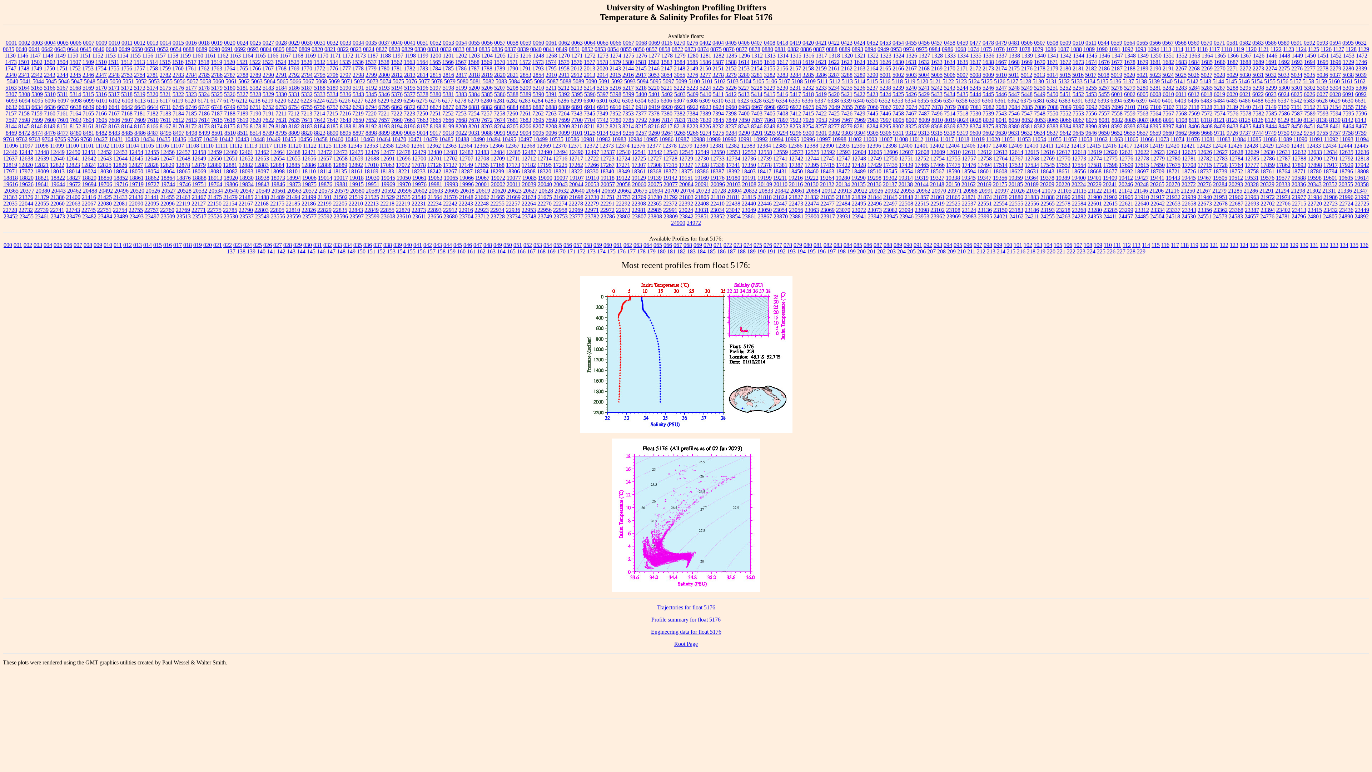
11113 (250, 146)
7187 (217, 113)
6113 (140, 101)
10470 (399, 139)
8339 (924, 126)
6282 (512, 101)
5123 (961, 81)
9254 (615, 133)
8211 (589, 126)
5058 (205, 81)
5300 (1284, 88)
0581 (1232, 43)
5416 (782, 94)
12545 (686, 152)
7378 (654, 113)
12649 (199, 158)
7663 (422, 120)
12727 (654, 158)
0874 (703, 49)
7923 (795, 120)
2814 (422, 75)
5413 (744, 94)
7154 (1335, 107)
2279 (1335, 68)
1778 (358, 68)
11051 (1008, 139)
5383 (461, 94)
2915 (615, 75)
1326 (911, 56)
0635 (8, 49)
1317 (821, 56)
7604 (88, 120)
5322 (178, 94)
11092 (1331, 139)
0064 (590, 43)
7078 (937, 107)
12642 (89, 158)
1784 (435, 68)
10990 (729, 139)
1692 (1284, 62)
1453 (1348, 56)
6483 (1206, 101)
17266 (592, 165)
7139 (1232, 107)
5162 (1360, 81)
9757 (1335, 133)
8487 (153, 133)
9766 (73, 139)
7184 (178, 113)
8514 (255, 133)
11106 (162, 146)
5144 (1218, 81)
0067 (628, 43)
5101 (707, 81)
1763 (216, 68)
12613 (1000, 152)
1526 (306, 62)
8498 (191, 133)
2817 (461, 75)
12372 (591, 146)
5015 (1065, 75)
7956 (834, 120)
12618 (1079, 152)
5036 (1322, 75)
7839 (705, 120)
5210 (538, 88)
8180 (281, 126)
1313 (770, 56)
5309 (37, 94)
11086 (1270, 139)
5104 (745, 81)
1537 (371, 62)
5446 (1001, 94)
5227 (744, 88)
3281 (756, 75)
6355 (923, 101)
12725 (639, 158)
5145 (1231, 81)
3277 (705, 75)
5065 (282, 81)
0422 (834, 43)
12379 (685, 146)
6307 (679, 101)
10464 (383, 139)
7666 (448, 120)
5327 (242, 94)
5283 (1181, 88)
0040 (397, 43)
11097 (26, 146)
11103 (117, 146)
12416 (1109, 146)
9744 (1258, 133)
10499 (540, 139)
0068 (641, 43)
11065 (1131, 139)
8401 (1181, 126)
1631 (911, 62)
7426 (846, 113)
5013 (1039, 75)
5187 (307, 88)
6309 (705, 101)
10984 (635, 139)
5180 (229, 88)
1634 (949, 62)
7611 (165, 120)
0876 (729, 49)
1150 (72, 56)
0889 (844, 49)
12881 (230, 165)
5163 (11, 88)
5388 (512, 94)
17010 (371, 165)
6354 (910, 101)
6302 (615, 101)
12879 (199, 165)
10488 (462, 139)
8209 (564, 126)
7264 (564, 113)
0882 (793, 49)
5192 (371, 88)
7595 (1348, 113)
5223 (692, 88)
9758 (1348, 133)
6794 (371, 107)
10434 (147, 139)
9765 (60, 139)
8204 (500, 126)
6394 (1116, 101)
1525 (293, 62)
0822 (343, 49)
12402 (937, 146)
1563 (409, 62)
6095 (37, 101)
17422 (843, 165)
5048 (89, 81)
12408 (1000, 146)
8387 (1078, 126)
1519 (216, 62)
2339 (1361, 68)
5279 (1129, 88)
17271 (623, 165)
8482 (101, 133)
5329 (268, 94)
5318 (127, 94)
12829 (167, 165)
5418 (808, 94)
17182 (529, 165)
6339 (846, 101)
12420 (1172, 146)
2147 (666, 68)
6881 (474, 107)
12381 (717, 146)
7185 (191, 113)
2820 (500, 75)
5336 (345, 94)
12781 (1189, 158)
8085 (1130, 120)
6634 (37, 107)
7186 (204, 113)
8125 (1245, 120)
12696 (403, 158)
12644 (120, 158)
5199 (461, 88)
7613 (191, 120)
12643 (105, 158)
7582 (1258, 113)
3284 (795, 75)
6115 (152, 101)
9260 (654, 133)
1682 (1168, 62)
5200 (474, 88)
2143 (615, 68)
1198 (410, 56)
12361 (418, 146)
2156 (782, 68)
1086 (1050, 49)
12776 (1126, 158)
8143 (1360, 120)
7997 (885, 120)
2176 (1027, 68)
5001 (885, 75)
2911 (564, 75)
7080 (963, 107)
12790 (1315, 158)
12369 (544, 146)
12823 (73, 165)
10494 (493, 139)
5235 (846, 88)
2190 (1155, 68)
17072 (403, 165)
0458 (949, 43)
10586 (572, 139)
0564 (1129, 43)
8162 (101, 126)
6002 (1129, 94)
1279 (680, 56)
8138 (1322, 120)
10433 (132, 139)
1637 (975, 62)
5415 (769, 94)
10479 (430, 139)
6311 (730, 101)
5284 (1194, 88)
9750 (1283, 133)
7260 (512, 113)
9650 (1104, 133)
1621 (821, 62)
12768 (1032, 158)
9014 (422, 133)
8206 (525, 126)
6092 (1361, 94)
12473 (340, 152)
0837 (510, 49)
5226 (731, 88)
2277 (1310, 68)
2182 (1091, 68)
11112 (236, 146)
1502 (37, 62)
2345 (75, 75)
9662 (1181, 133)
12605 (875, 152)
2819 (487, 75)
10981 (588, 139)
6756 (319, 107)
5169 (88, 88)
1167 (285, 56)
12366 (496, 146)
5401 (654, 94)
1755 (113, 68)
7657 (384, 120)
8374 (975, 126)
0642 (47, 49)
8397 (1168, 126)
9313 (924, 133)
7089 (1066, 107)
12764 (1000, 158)
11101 (87, 146)
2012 (576, 68)
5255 (1091, 88)
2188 (1129, 68)
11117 (265, 146)
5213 (576, 88)
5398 (615, 94)
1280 (693, 56)
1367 (1246, 56)
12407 (984, 146)
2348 (114, 75)
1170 (322, 56)
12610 (953, 152)
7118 (1193, 107)
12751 (906, 158)
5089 (578, 81)
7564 (1155, 113)
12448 (42, 152)
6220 (280, 101)
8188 (345, 126)
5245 (975, 88)
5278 (1117, 88)
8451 (1310, 126)
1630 (898, 62)
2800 (384, 75)
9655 (1129, 133)
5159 (1321, 81)
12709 (498, 158)
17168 (497, 165)
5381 (448, 94)
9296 (795, 133)
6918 (641, 107)
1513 (139, 62)
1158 (172, 56)
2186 (1104, 68)
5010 (1001, 75)
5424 (885, 94)
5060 (218, 81)
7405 (769, 113)
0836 (497, 49)
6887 (538, 107)
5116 (884, 81)
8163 (114, 126)
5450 (1052, 94)
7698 (551, 120)
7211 (281, 113)
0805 (278, 49)
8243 (744, 126)
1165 (260, 56)
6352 (884, 101)
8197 (422, 126)
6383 (1064, 101)
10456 (305, 139)
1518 (203, 62)
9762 (22, 139)
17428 (859, 165)
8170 (178, 126)
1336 (988, 56)
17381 (780, 165)
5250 (1039, 88)
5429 (924, 94)
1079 (1037, 49)
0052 (435, 43)
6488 (1257, 101)
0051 (422, 43)
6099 (89, 101)
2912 (576, 75)
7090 (1078, 107)
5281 (1155, 88)
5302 (1310, 88)
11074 (1177, 139)
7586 (1284, 113)
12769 (1047, 158)
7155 (1348, 107)
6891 (577, 107)
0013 (152, 43)
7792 (641, 120)
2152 (731, 68)
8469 (11, 133)
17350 (749, 165)
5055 (167, 81)
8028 (975, 120)
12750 (890, 158)
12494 (560, 152)
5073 (372, 81)
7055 (847, 107)
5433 (937, 94)
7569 (1194, 113)
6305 (653, 101)
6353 (897, 101)
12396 (874, 146)
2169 (937, 68)
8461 (1335, 126)
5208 (512, 88)
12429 (1266, 146)
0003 (37, 43)
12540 (623, 152)
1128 (1351, 49)
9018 (448, 133)
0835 (484, 49)
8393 (1129, 126)
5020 (1129, 75)
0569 (1193, 43)
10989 (713, 139)
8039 (988, 120)
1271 (577, 56)
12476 (372, 152)
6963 (744, 107)
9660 (1168, 133)
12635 (1346, 152)
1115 (1190, 49)
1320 (847, 56)
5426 (911, 94)
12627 (1220, 152)
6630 (1347, 101)
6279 (473, 101)
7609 (140, 120)
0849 (561, 49)
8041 (1001, 120)
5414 (756, 94)
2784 (191, 75)
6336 (807, 101)
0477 (975, 43)
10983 (619, 139)
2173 (988, 68)
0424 (859, 43)
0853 (600, 49)
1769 (293, 68)
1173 (360, 56)
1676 (1104, 62)
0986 (947, 49)
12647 (167, 158)
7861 (770, 120)
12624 (1173, 152)
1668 (1014, 62)
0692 (240, 49)
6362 (1013, 101)
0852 (587, 49)
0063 (577, 43)
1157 (160, 56)
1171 (335, 56)
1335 (975, 56)
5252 (1065, 88)
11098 (42, 146)
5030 (1245, 75)
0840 (536, 49)
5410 (705, 94)
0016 (191, 43)
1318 (834, 56)
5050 (115, 81)
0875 (716, 49)
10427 (100, 139)
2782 (165, 75)
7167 (114, 113)
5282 (1168, 88)
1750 (49, 68)
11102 (102, 146)
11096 (11, 146)
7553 (1078, 113)
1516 (178, 62)
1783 (422, 68)
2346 (88, 75)
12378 (669, 146)
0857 (651, 49)
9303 (847, 133)
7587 (1297, 113)
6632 (11, 107)
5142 (1192, 81)
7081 (975, 107)
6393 (1103, 101)
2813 (410, 75)
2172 (975, 68)
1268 (551, 56)
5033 (1283, 75)
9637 (1052, 133)
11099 (57, 146)
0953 (896, 49)
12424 (1219, 146)
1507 (75, 62)
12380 (701, 146)
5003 (911, 75)
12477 (388, 152)
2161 (834, 68)
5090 (591, 81)
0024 (242, 43)
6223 (306, 101)
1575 (564, 62)
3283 (782, 75)
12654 (277, 158)
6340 (859, 101)
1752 (75, 68)
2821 (512, 75)
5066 (295, 81)
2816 (448, 75)
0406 (744, 43)
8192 (371, 126)
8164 (127, 126)
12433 (1314, 146)
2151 (718, 68)
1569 (486, 62)
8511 (242, 133)
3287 (834, 75)
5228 (756, 88)
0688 (188, 49)
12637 (10, 158)
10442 (226, 139)
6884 (512, 107)
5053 (154, 81)
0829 (407, 49)
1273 (602, 56)
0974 (909, 49)
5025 (1181, 75)
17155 (481, 165)
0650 (137, 49)
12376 (638, 146)
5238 (885, 88)
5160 (1334, 81)
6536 (1270, 101)
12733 (717, 158)
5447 (1014, 94)
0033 (345, 43)
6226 (345, 101)
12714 (544, 158)
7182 (152, 113)
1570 (499, 62)
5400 (641, 94)
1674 (1091, 62)
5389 (525, 94)
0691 (227, 49)
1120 (1251, 49)
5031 (1258, 75)
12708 (482, 158)
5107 (784, 81)
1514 (152, 62)
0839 (523, 49)
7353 (628, 113)
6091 (1348, 94)
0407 (756, 43)
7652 (371, 120)
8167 (165, 126)
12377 (654, 146)
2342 (37, 75)
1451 (1323, 56)
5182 (255, 88)
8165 (139, 126)
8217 (666, 126)
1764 (229, 68)
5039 (1361, 75)
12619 (1095, 152)
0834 (471, 49)
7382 (679, 113)
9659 (1155, 133)
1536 (358, 62)
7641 (307, 120)
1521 (242, 62)
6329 (769, 101)
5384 (474, 94)
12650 (215, 158)
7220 (371, 113)
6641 (114, 107)
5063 (257, 81)
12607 (906, 152)
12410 (1031, 146)
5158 (1308, 81)
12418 (1141, 146)
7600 (50, 120)
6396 (1129, 101)
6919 (654, 107)
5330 (281, 94)
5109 (810, 81)
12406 (968, 146)
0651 (150, 49)
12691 (388, 158)
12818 (1362, 158)
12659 (356, 158)
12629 (1252, 152)
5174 (152, 88)
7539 (988, 113)
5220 (654, 88)
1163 (235, 56)
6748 (217, 107)
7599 (37, 120)
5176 (178, 88)
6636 (50, 107)
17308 (654, 165)
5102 (720, 81)
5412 (731, 94)
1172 (347, 56)
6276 (435, 101)
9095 (538, 133)
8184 (319, 126)
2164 (872, 68)
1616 (769, 62)
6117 (165, 101)
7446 (885, 113)
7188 (229, 113)
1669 (1027, 62)
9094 (525, 133)
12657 (325, 158)
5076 (411, 81)
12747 (843, 158)
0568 (1181, 43)
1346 (1104, 56)
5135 (1102, 81)
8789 (268, 133)
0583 (1258, 43)
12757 (969, 158)
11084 (1239, 139)
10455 (289, 139)
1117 (1214, 49)
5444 (975, 94)
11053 (1024, 139)
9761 (9, 139)
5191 (358, 88)
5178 (204, 88)
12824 (88, 165)
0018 (204, 43)
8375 (988, 126)
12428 (1251, 146)
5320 (152, 94)
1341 (1053, 56)
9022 (461, 133)
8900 (397, 133)
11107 (177, 146)
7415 (808, 113)
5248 (1014, 88)
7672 (487, 120)
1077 (1012, 49)
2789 (255, 75)
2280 (1348, 68)
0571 (1219, 43)
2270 (1220, 68)
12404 (952, 146)
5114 (859, 81)
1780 (383, 68)
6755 (307, 107)
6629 (1335, 101)
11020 (993, 139)
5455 (1104, 94)
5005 (937, 75)
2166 (898, 68)
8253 (795, 126)
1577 (589, 62)
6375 (1026, 101)
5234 (834, 88)
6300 (589, 101)
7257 (486, 113)
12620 (1110, 152)
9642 (1065, 133)
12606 (891, 152)
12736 (749, 158)
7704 (590, 120)
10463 (368, 139)
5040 (12, 81)
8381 (1027, 126)
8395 (1155, 126)
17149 (466, 165)
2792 (294, 75)
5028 (1219, 75)
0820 (317, 49)
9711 (1219, 133)
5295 (1245, 88)
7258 (499, 113)
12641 (73, 158)
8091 (1168, 120)
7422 (821, 113)
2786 (217, 75)
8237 (731, 126)
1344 (1078, 56)
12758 (985, 158)
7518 (962, 113)
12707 (466, 158)
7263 (551, 113)
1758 (152, 68)
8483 (114, 133)
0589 (1283, 43)
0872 (677, 49)
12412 (1062, 146)
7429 (859, 113)
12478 (403, 152)
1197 (397, 56)
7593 (1322, 113)
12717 (576, 158)
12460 (230, 152)
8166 (152, 126)
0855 (626, 49)
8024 (963, 120)
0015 (178, 43)
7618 (229, 120)
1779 (371, 68)
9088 (487, 133)
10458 (320, 139)
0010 (114, 43)
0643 (60, 49)
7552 (1065, 113)
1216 (525, 56)
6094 (24, 101)
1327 (924, 56)
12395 (858, 146)
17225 (560, 165)
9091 (500, 133)
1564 (422, 62)
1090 (1102, 49)
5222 (679, 88)
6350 (872, 101)
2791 (281, 75)
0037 (384, 43)
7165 (88, 113)
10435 (163, 139)
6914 (590, 107)
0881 (780, 49)
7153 (1322, 107)
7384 (692, 113)
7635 (294, 120)
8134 (1309, 120)
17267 (607, 165)
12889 (340, 165)
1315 (795, 56)
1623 (846, 62)
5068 (321, 81)
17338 (717, 165)
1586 (705, 62)
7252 (448, 113)
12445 (1361, 146)
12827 (136, 165)
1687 (1232, 62)
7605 (101, 120)
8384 (1065, 126)
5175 (165, 88)
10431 (116, 139)
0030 (307, 43)
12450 (73, 152)
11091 (1316, 139)
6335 (794, 101)
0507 (1039, 43)
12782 (1205, 158)
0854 (613, 49)
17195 (544, 165)
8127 (1270, 120)
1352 (1181, 56)
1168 (297, 56)
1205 (500, 56)
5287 (1220, 88)
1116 (1202, 49)
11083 (1224, 139)
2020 (602, 68)
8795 (281, 133)
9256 (628, 133)
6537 (1283, 101)
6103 (127, 101)
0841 (549, 49)
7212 (293, 113)
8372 (962, 126)
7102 (1143, 107)
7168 (127, 113)
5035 (1309, 75)
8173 (204, 126)
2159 (821, 68)
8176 (242, 126)
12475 (356, 152)
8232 (718, 126)
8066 (1066, 120)
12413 (1078, 146)
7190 (255, 113)
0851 (574, 49)
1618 (795, 62)
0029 (294, 43)
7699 (564, 120)
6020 (1232, 94)
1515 (165, 62)
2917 (641, 75)
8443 (1258, 126)
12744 (812, 158)
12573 (796, 152)
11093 (1346, 139)
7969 (860, 120)
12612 (985, 152)
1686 (1220, 62)
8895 (345, 133)
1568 (473, 62)
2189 (1142, 68)
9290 (744, 133)
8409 (1220, 126)
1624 (859, 62)
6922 (693, 107)
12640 (57, 158)
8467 (1361, 126)
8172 (191, 126)
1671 (1052, 62)
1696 (1335, 62)
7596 (1361, 113)
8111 (1194, 120)
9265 (680, 133)
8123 (1232, 120)
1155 (135, 56)
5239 (898, 88)
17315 (670, 165)
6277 (447, 101)
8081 (1104, 120)
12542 (655, 152)
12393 (842, 146)
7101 (1130, 107)
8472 (24, 133)
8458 (1322, 126)
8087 (1143, 120)
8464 (1348, 126)
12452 (105, 152)
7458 (898, 113)
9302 (834, 133)
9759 (1361, 133)
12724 (623, 158)
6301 (602, 101)
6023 (1271, 94)
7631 (281, 120)
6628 (1322, 101)
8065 (1053, 120)
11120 (295, 146)
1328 (937, 56)
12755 (953, 158)
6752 (268, 107)
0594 (1335, 43)
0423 (846, 43)
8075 (1091, 120)
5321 (165, 94)
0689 (201, 49)
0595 (1348, 43)
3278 (718, 75)
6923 (705, 107)
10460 (336, 139)
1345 (1091, 56)
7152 (1309, 107)
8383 (1052, 126)
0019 (217, 43)
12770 (1063, 158)
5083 (501, 81)
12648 (183, 158)
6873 (422, 107)
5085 (527, 81)
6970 (783, 107)
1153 (110, 56)
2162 (846, 68)
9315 (937, 133)
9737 (1245, 133)
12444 (1345, 146)
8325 (911, 126)
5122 (948, 81)
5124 (974, 81)
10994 (776, 139)
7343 (576, 113)
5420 (834, 94)
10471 (415, 139)
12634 (1330, 152)
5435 (962, 94)
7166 (101, 113)
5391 (551, 94)
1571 (512, 62)
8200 (461, 126)
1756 (126, 68)
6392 (1090, 101)
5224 (705, 88)
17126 (434, 165)
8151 (62, 126)
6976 (821, 107)
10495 (509, 139)
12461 (246, 152)
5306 (1361, 88)
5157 (1295, 81)
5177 (191, 88)
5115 (872, 81)
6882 (487, 107)
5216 (615, 88)
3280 (744, 75)
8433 (1232, 126)
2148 (679, 68)
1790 (512, 68)
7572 (1207, 113)
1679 (1142, 62)
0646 (98, 49)
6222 (293, 101)
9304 (860, 133)
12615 (1032, 152)
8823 (319, 133)
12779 (1157, 158)
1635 (962, 62)
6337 (820, 101)
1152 (97, 56)
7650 (358, 120)
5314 (75, 94)
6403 (1180, 101)
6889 (564, 107)
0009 (101, 43)
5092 (617, 81)
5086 (540, 81)
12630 (1268, 152)
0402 (705, 43)
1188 (385, 56)
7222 (396, 113)
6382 (1052, 101)
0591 (1296, 43)
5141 (1179, 81)
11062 (1101, 139)
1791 (525, 68)
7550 (1052, 113)
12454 (136, 152)
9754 (1309, 133)
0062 (564, 43)
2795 (319, 75)
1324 (898, 56)
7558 (1117, 113)
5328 (255, 94)
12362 (434, 146)
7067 (885, 107)
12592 (828, 152)
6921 (680, 107)
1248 (538, 56)
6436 (1193, 101)
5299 (1271, 88)
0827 (381, 49)
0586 (1271, 43)
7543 (1001, 113)
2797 (345, 75)
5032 (1271, 75)
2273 (1258, 68)
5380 (435, 94)
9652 (1117, 133)
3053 (654, 75)
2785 (204, 75)
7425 (834, 113)
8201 (474, 126)
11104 (132, 146)
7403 (756, 113)
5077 (424, 81)
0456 (924, 43)
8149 (49, 126)
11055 (1055, 139)
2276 (1297, 68)
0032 (332, 43)
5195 (410, 88)
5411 (718, 94)
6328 (756, 101)
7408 (782, 113)
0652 (163, 49)
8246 (756, 126)
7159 (37, 113)
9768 (86, 139)
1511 (113, 62)
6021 (1245, 94)
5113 (847, 81)
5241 (924, 88)
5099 (681, 81)
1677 (1117, 62)
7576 (1232, 113)
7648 (345, 120)
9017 (435, 133)
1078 (1024, 49)
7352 (615, 113)
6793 (358, 107)
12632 (1299, 152)
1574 (551, 62)
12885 (293, 165)
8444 (1271, 126)
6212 (242, 101)
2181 (1078, 68)
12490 (545, 152)
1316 (808, 56)
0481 (1014, 43)
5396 (590, 94)
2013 (589, 68)
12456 (167, 152)
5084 (514, 81)
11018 (962, 139)
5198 (448, 88)
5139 (1154, 81)
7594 (1335, 113)
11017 (947, 139)
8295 (885, 126)
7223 (409, 113)
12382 (732, 146)
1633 (937, 62)
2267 (1181, 68)
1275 (628, 56)
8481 (88, 133)
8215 (641, 126)
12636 (1362, 152)
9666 (1194, 133)
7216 (345, 113)
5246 (988, 88)
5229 (769, 88)
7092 (1091, 107)
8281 (859, 126)
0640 (21, 49)
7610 (153, 120)
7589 (1310, 113)
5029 (1232, 75)
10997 (823, 139)
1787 (473, 68)
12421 (1188, 146)
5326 (229, 94)
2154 (756, 68)
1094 (1153, 49)
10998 (839, 139)
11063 (1116, 139)
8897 (358, 133)
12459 (215, 152)
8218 (679, 126)
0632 (1361, 43)
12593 (843, 152)
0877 (741, 49)
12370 (559, 146)
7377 (641, 113)
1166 (272, 56)
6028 (1335, 94)
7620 (255, 120)
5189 (332, 88)
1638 (988, 62)
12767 (1016, 158)
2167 (911, 68)
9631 (1014, 133)
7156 (1361, 107)
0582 (1245, 43)
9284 (731, 133)
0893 (857, 49)
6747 (204, 107)
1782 (409, 68)
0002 (24, 43)
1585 (692, 62)
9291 (757, 133)
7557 (1104, 113)
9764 (47, 139)
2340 (11, 75)
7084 (1014, 107)
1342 (1066, 56)
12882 (246, 165)
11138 (340, 146)
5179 (217, 88)
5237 (872, 88)
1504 (62, 62)
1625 (872, 62)
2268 (1194, 68)
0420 (808, 43)
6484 (1219, 101)
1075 (986, 49)
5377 (410, 94)
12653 (262, 158)
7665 (435, 120)
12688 (372, 158)
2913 (589, 75)
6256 (409, 101)
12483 (482, 152)
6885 (525, 107)
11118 (280, 146)
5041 (25, 81)
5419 (821, 94)
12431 (1298, 146)
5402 (667, 94)
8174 (217, 126)
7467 (911, 113)
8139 (1335, 120)
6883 (500, 107)
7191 (268, 113)
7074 (911, 107)
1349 (1143, 56)
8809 (294, 133)
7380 (666, 113)
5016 (1078, 75)
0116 (666, 43)
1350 (1156, 56)
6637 (63, 107)
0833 (458, 49)
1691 (1271, 62)
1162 (222, 56)
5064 (269, 81)
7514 (949, 113)
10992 (761, 139)
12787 (1283, 158)
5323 (191, 94)
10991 (745, 139)
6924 (718, 107)
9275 (718, 133)
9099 (564, 133)
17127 (450, 165)
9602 (988, 133)
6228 (370, 101)
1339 (1027, 56)
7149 (1271, 107)
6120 (190, 101)
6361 (1000, 101)
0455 (911, 43)
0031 (319, 43)
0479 (1001, 43)
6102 (114, 101)
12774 (1095, 158)
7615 (217, 120)
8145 (24, 126)
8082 (1117, 120)
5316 (101, 94)
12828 (151, 165)
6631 (1360, 101)
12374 (622, 146)
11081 (1208, 139)
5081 (475, 81)
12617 (1063, 152)
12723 (607, 158)
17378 (764, 165)
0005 (63, 43)
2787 (229, 75)
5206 (487, 88)
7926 (808, 120)
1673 (1078, 62)
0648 (111, 49)
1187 (372, 56)
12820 (26, 165)
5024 (1168, 75)
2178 (1039, 68)
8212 (602, 126)
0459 (962, 43)
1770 (306, 68)
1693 (1297, 62)
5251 (1052, 88)
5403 (680, 94)
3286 (821, 75)
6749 (229, 107)
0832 (446, 49)
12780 (1173, 158)
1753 (88, 68)
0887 (819, 49)
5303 (1322, 88)
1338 (1014, 56)
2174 (1001, 68)
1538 (383, 62)
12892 (356, 165)
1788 (486, 68)
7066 (873, 107)
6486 (1245, 101)
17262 (576, 165)
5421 (846, 94)
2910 (551, 75)
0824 (368, 49)
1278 (667, 56)
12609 (938, 152)
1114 (1178, 49)
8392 (1117, 126)
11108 (192, 146)
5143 (1205, 81)
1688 (1245, 62)
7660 (397, 120)
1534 (332, 62)
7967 (847, 120)
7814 (667, 120)
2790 (268, 75)
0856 (639, 49)
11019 (978, 139)
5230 (782, 88)
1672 (1065, 62)
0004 (50, 43)
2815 (435, 75)
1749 (36, 68)
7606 (114, 120)
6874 (435, 107)
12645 (136, 158)
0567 (1168, 43)
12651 (230, 158)
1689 (1258, 62)
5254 (1078, 88)
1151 (85, 56)
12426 (1235, 146)
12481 (450, 152)
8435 (1245, 126)
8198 (435, 126)
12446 (10, 152)
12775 (1110, 158)
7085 (1027, 107)
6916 (615, 107)
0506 (1027, 43)
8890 (332, 133)
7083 (1001, 107)
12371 (575, 146)
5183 (268, 88)
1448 (1284, 56)
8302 (898, 126)
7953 (821, 120)
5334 (332, 94)
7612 (178, 120)
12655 (293, 158)
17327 (686, 165)
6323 (743, 101)
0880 (767, 49)
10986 (666, 139)
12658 (340, 158)
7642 (319, 120)
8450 (1297, 126)
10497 (525, 139)
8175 (229, 126)
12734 (733, 158)
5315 (88, 94)
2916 (628, 75)
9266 (693, 133)
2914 (602, 75)
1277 (654, 56)
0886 (806, 49)
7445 (872, 113)
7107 (1168, 107)
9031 (474, 133)
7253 (461, 113)
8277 (834, 126)
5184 (281, 88)
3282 (769, 75)
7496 (937, 113)
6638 (75, 107)
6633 (24, 107)
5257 (1104, 88)
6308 (692, 101)
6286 (563, 101)
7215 (332, 113)
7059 (860, 107)
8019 (950, 120)
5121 (935, 81)
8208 (551, 126)
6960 (731, 107)
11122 (310, 146)
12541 (639, 152)
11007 (886, 139)
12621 (1126, 152)
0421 (821, 43)
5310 (50, 94)
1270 (564, 56)
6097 (63, 101)
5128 (1025, 81)
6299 (576, 101)
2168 (924, 68)
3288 (846, 75)
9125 (590, 133)
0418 (782, 43)
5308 (24, 94)
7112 (1181, 107)
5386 (500, 94)
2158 (808, 68)
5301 (1297, 88)
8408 (1207, 126)
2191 (1168, 68)
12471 (309, 152)
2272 (1245, 68)
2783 (178, 75)
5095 (655, 81)
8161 (88, 126)
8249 (769, 126)
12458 (199, 152)
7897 (783, 120)
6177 (216, 101)
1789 (499, 68)
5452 (1078, 94)
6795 (384, 107)
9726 (1232, 133)
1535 (345, 62)
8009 (924, 120)
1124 (1301, 49)
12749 (875, 158)
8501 (217, 133)
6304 (640, 101)
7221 (383, 113)
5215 (602, 88)
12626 (1205, 152)
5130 (1038, 81)
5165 (37, 88)
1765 (242, 68)
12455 (152, 152)
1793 (538, 68)
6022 (1258, 94)
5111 (822, 81)
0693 (253, 49)
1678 (1129, 62)
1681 (1155, 62)
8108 (1181, 120)
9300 (808, 133)
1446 (1271, 56)
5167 (62, 88)
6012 (1193, 94)
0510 (1078, 43)
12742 (796, 158)
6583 (1309, 101)
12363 (449, 146)
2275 (1284, 68)
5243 (949, 88)
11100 (72, 146)
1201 (448, 56)
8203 (487, 126)
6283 (525, 101)
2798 (358, 75)
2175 (1014, 68)
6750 (242, 107)
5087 (552, 81)
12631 (1283, 152)
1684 (1194, 62)
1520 (229, 62)
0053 (448, 43)
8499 (204, 133)
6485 (1232, 101)
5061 (231, 81)
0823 (356, 49)
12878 (183, 165)
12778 (1142, 158)
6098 (76, 101)
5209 (525, 88)
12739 (764, 158)
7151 (1296, 107)
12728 (670, 158)
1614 (744, 62)
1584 (679, 62)
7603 (75, 120)
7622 (268, 120)
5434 (949, 94)
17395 (812, 165)
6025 (1296, 94)
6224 (319, 101)
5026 (1193, 75)
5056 (179, 81)
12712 (529, 158)
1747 (10, 68)
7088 (1053, 107)
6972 (795, 107)
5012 (1026, 75)
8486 (140, 133)
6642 (127, 107)
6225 (332, 101)
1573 (538, 62)
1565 (435, 62)
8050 (1014, 120)
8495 (166, 133)
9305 (873, 133)
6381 (1039, 101)
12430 (1282, 146)
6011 (1181, 94)
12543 (670, 152)
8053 (1040, 120)
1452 (1336, 56)
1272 (590, 56)
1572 (525, 62)
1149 (60, 56)
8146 (37, 126)
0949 (883, 49)
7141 (1258, 107)
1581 (641, 62)
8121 (1219, 120)
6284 (537, 101)
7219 (358, 113)
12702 (450, 158)
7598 (24, 120)
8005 (898, 120)
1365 (1220, 56)
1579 (615, 62)
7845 (718, 120)
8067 (1078, 120)
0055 (474, 43)
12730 (702, 158)
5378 (422, 94)
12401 (921, 146)
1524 (281, 62)
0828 (394, 49)
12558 (765, 152)
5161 (1347, 81)
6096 (50, 101)
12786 (1268, 158)
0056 (487, 43)
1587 (718, 62)
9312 (911, 133)
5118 (897, 81)
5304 (1335, 88)
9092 (512, 133)
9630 (1001, 133)
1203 (474, 56)
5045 (51, 81)
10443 (242, 139)
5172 (127, 88)
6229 (383, 101)
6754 (294, 107)
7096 (1117, 107)
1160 (197, 56)
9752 (1296, 133)
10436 (179, 139)
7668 (461, 120)
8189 (358, 126)
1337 (1001, 56)
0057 (500, 43)
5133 (1077, 81)
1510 (101, 62)
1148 (47, 56)
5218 (641, 88)
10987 (682, 139)
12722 (592, 158)
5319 (139, 94)
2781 (152, 75)
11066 (1147, 139)
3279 (731, 75)
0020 (229, 43)
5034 (1296, 75)
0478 (988, 43)
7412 (795, 113)
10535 (556, 139)
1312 (757, 56)
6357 (949, 101)
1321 (860, 56)
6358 (962, 101)
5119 (909, 81)
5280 (1142, 88)
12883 (261, 165)
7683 (525, 120)
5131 (1051, 81)
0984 (934, 49)
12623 (1157, 152)
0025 (255, 43)
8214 (628, 126)
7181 (139, 113)
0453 (885, 43)
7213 (306, 113)
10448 (257, 139)
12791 (1330, 158)
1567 (461, 62)
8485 (127, 133)
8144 (11, 126)
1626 (885, 62)
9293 (770, 133)
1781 (396, 68)
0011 (127, 43)
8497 (178, 133)
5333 (319, 94)
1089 (1089, 49)
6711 (165, 107)
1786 (461, 68)
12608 (922, 152)
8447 (1284, 126)
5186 (294, 88)
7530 (975, 113)
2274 (1271, 68)
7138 (1219, 107)
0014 (165, 43)
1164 (247, 56)
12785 (1252, 158)
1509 (88, 62)
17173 (513, 165)
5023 (1155, 75)
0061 (551, 43)
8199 (448, 126)
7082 (988, 107)
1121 (1263, 49)
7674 (500, 120)
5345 (371, 94)
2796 (332, 75)
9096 (551, 133)
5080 (462, 81)
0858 (664, 49)
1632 (924, 62)
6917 (628, 107)
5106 (771, 81)
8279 (846, 126)
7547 (1027, 113)
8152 (75, 126)
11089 (1285, 139)
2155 (769, 68)
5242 (937, 88)
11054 (1039, 139)
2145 (641, 68)
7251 (435, 113)
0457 (937, 43)
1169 (310, 56)
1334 (963, 56)
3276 (692, 75)
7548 (1039, 113)
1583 (666, 62)
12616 (1047, 152)
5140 (1167, 81)
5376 (397, 94)
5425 (898, 94)
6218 (254, 101)
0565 (1142, 43)
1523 (268, 62)
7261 (525, 113)
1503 (49, 62)
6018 (1206, 94)
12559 (781, 152)
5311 (62, 94)
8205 (512, 126)
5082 (488, 81)
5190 (345, 88)
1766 (255, 68)
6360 (987, 101)
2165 (885, 68)
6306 (666, 101)
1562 (396, 62)
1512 (126, 62)
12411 (1047, 146)
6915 (602, 107)
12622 (1142, 152)
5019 (1116, 75)
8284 (872, 126)
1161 (210, 56)
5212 (564, 88)
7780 (615, 120)
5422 (859, 94)
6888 (551, 107)
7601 (63, 120)
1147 (35, 56)
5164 (24, 88)
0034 (358, 43)
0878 (754, 49)
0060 (538, 43)
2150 (705, 68)
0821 (330, 49)
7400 (744, 113)
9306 (885, 133)
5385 (487, 94)
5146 (1244, 81)
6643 (140, 107)
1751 (62, 68)
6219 (267, 101)
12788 (1299, 158)
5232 (808, 88)
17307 (639, 165)
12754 (937, 158)
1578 (602, 62)
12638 (26, 158)
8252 (782, 126)
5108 (797, 81)
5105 (758, 81)
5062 (244, 81)
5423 (872, 94)
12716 (560, 158)
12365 (481, 146)
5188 (319, 88)
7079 (950, 107)
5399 (628, 94)
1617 (782, 62)
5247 (1001, 88)
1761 (191, 68)
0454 (898, 43)
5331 (294, 94)
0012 (139, 43)
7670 (474, 120)
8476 (50, 133)
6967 (757, 107)
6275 (422, 101)
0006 (75, 43)
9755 (1322, 133)
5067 (308, 81)
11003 (870, 139)
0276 (692, 43)
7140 (1245, 107)
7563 (1142, 113)
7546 (1014, 113)
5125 (987, 81)
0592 (1309, 43)
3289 (859, 75)
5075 (398, 81)
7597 (11, 120)
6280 (486, 101)
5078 (437, 81)
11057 (1070, 139)
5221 (666, 88)
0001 (11, 43)
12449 (57, 152)
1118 (1226, 49)
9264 (667, 133)
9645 (1078, 133)
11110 (207, 146)
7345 (589, 113)
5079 (450, 81)
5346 (384, 94)
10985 (650, 139)
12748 (859, 158)
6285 (550, 101)
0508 (1052, 43)
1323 (885, 56)
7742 (602, 120)
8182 (294, 126)
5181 (242, 88)
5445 (988, 94)
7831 (680, 120)
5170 (101, 88)
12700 (419, 158)
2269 (1207, 68)
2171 (962, 68)
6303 (627, 101)
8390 (1091, 126)
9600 (975, 133)
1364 (1207, 56)
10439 (210, 139)
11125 (325, 146)
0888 (831, 49)
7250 (422, 113)
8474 (37, 133)
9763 (34, 139)
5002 (898, 75)
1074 (973, 49)
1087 (1063, 49)
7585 (1271, 113)
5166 (49, 88)
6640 (101, 107)
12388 (811, 146)
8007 (911, 120)
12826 (120, 165)
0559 (1116, 43)
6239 (396, 101)
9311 (898, 133)
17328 (702, 165)
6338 (833, 101)
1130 (10, 56)
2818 (474, 75)
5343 (358, 94)
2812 (397, 75)
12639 (42, 158)
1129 (1363, 49)
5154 (1257, 81)
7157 (11, 113)
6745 (178, 107)
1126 (1326, 49)
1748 (23, 68)
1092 (1127, 49)
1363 (1194, 56)
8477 (63, 133)
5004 (924, 75)
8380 (1014, 126)
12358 (386, 146)
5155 (1270, 81)
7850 (744, 120)
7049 (834, 107)
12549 (702, 152)
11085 (1254, 139)
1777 (345, 68)
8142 (1347, 120)
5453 (1091, 94)
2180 (1065, 68)
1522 (255, 62)
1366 (1233, 56)
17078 (419, 165)
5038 (1348, 75)
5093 (630, 81)
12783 (1220, 158)
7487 (924, 113)
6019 (1219, 94)
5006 (949, 75)
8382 (1039, 126)
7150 (1283, 107)
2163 (859, 68)
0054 (461, 43)
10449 (273, 139)
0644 (73, 49)
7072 (898, 107)
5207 (500, 88)
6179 (229, 101)
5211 (551, 88)
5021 (1142, 75)
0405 (731, 43)
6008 (1155, 94)
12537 (608, 152)
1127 (1338, 49)
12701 (435, 158)
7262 (538, 113)
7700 (577, 120)
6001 (1117, 94)
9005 (410, 133)
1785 (448, 68)
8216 (654, 126)
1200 (435, 56)
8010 (937, 120)
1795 (551, 68)
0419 (795, 43)
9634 (1039, 133)
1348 (1130, 56)
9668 (1207, 133)
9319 (962, 133)
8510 (230, 133)
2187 (1117, 68)
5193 (384, 88)
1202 (461, 56)
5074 (385, 81)
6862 (397, 107)
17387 (796, 165)
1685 (1207, 62)
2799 (371, 75)
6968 (770, 107)
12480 (435, 152)
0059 (525, 43)
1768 (281, 68)
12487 (529, 152)
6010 (1168, 94)
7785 (628, 120)
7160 (49, 113)
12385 (779, 146)
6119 (177, 101)
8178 (255, 126)
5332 (307, 94)
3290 (872, 75)
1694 (1310, 62)
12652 (246, 158)
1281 (705, 56)
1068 (960, 49)
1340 (1040, 56)
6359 (974, 101)
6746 (191, 107)
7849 (731, 120)
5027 (1206, 75)
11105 (147, 146)
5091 (604, 81)
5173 (139, 88)
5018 (1103, 75)
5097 (668, 81)
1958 (564, 68)
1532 (319, 62)
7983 (873, 120)
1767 (268, 68)
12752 (922, 158)
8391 (1104, 126)
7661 (410, 120)
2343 (49, 75)
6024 (1283, 94)
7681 (512, 120)
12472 (325, 152)
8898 (371, 133)
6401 (1167, 101)
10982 (603, 139)
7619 (242, 120)
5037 (1335, 75)
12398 (890, 146)
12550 (718, 152)
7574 (1220, 113)
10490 (478, 139)
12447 (26, 152)
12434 (1329, 146)
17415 (827, 165)
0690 (214, 49)
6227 (357, 101)
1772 (319, 68)
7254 (473, 113)
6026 (1309, 94)
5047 (77, 81)
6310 (718, 101)
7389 (705, 113)
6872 (410, 107)
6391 (1077, 101)
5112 (834, 81)
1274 (615, 56)
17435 (890, 165)
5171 (114, 88)
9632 (1027, 133)
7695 (538, 120)
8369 (949, 126)
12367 (512, 146)
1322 (873, 56)
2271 (1232, 68)
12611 (969, 152)
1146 (22, 56)
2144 (628, 68)
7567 (1168, 113)
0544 (1103, 43)
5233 (821, 88)
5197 (435, 88)
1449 (1297, 56)
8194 (397, 126)
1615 (756, 62)
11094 (1362, 139)
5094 (642, 81)
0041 (410, 43)
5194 (397, 88)
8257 (821, 126)
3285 (808, 75)
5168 (75, 88)
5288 (1232, 88)
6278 (460, 101)
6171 (203, 101)
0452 (872, 43)
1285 (731, 56)
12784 (1236, 158)
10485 (446, 139)
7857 (757, 120)
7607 (127, 120)
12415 (1094, 146)
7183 (165, 113)
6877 (448, 107)
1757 (139, 68)
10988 (698, 139)
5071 (347, 81)
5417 (795, 94)
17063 (387, 165)
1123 (1288, 49)
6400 (1154, 101)
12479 (419, 152)
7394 (718, 113)
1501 (24, 62)
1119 (1238, 49)
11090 (1300, 139)
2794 (307, 75)
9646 (1091, 133)
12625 (1189, 152)
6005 (1142, 94)
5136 (1115, 81)
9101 (577, 133)
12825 (104, 165)
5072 (360, 81)
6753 (281, 107)
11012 (916, 139)
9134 (602, 133)
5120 (922, 81)
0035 (371, 43)
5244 (962, 88)
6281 (499, 101)
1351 (1168, 56)
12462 (262, 152)
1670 (1039, 62)
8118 (1206, 120)
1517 (191, 62)
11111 (221, 146)
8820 (307, 133)
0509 (1065, 43)
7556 (1091, 113)
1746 (1361, 62)
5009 (988, 75)
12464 (277, 152)
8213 (615, 126)
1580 (628, 62)
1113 (1165, 49)
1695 (1322, 62)
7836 (693, 120)
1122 (1276, 49)
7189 (242, 113)
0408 (769, 43)
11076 (1193, 139)
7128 (1206, 107)
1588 (731, 62)
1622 (834, 62)
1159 (185, 56)
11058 (1085, 139)
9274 (705, 133)
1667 (1001, 62)
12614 (1016, 152)
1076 (999, 49)
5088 (565, 81)
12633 (1315, 152)
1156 (147, 56)
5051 (128, 81)
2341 (24, 75)
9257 (641, 133)
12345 (355, 146)
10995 (792, 139)
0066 (615, 43)
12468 (293, 152)
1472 (1361, 56)
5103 (733, 81)
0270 (679, 43)
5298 (1258, 88)
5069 (334, 81)
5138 (1141, 81)
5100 (694, 81)
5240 (911, 88)
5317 (114, 94)
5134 (1089, 81)
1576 (576, 62)
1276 (641, 56)
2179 (1052, 68)
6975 (808, 107)
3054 (666, 75)
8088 (1156, 120)
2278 (1322, 68)
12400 (905, 146)
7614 (204, 120)
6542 (1296, 101)
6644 (153, 107)
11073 (1162, 139)
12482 (466, 152)
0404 (718, 43)
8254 (808, 126)
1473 (11, 62)
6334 (781, 101)
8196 (410, 126)
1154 (122, 56)
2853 (525, 75)
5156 (1282, 81)
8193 (384, 126)
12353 (371, 146)
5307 (11, 94)
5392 (564, 94)
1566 (448, 62)
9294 (783, 133)
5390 (538, 94)
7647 (332, 120)
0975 (922, 49)
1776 (332, 68)
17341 (733, 165)
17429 (875, 165)
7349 (602, 113)
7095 (1104, 107)
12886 (309, 165)
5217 (628, 88)
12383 (748, 146)
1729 (1348, 62)
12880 (214, 165)
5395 (577, 94)
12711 (513, 158)
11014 (932, 139)
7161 (62, 113)
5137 (1128, 81)
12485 (513, 152)
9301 (821, 133)
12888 (324, 165)
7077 (924, 107)
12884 (277, 165)
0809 (304, 49)
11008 (901, 139)
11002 (855, 139)
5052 (141, 81)
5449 (1039, 94)
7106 (1156, 107)
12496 (576, 152)
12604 (859, 152)
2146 (654, 68)
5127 (1012, 81)
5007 (962, 75)
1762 (203, 68)
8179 (268, 126)
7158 (24, 113)
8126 (1257, 120)
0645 (85, 49)
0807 (291, 49)
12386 (795, 146)
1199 (422, 56)
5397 (602, 94)
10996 (808, 139)
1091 (1114, 49)
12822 (57, 165)
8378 (1001, 126)
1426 (1258, 56)
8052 (1027, 120)
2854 (538, 75)
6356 (936, 101)
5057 (192, 81)
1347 (1117, 56)
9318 (949, 133)
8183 (307, 126)
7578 (1245, 113)
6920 (667, 107)
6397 (1142, 101)
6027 (1322, 94)
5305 (1348, 88)
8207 (538, 126)
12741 (780, 158)
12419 (1156, 146)
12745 (827, 158)
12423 (1204, 146)
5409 (693, 94)
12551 (733, 152)
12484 (498, 152)
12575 (812, 152)
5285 (1207, 88)
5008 (975, 75)
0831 (433, 49)
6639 (88, 107)
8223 (692, 126)
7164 (75, 113)
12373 (607, 146)
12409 (1015, 146)
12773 (1079, 158)
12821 (41, 165)
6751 (255, 107)
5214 (589, 88)
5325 (217, 94)
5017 (1091, 75)
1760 (178, 68)
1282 (718, 56)
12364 (465, 146)
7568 (1181, 113)
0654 (176, 49)
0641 (34, 49)
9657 (1142, 133)
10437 (195, 139)
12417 (1125, 146)
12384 (764, 146)
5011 (1013, 75)
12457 (183, 152)
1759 (165, 68)
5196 (422, 88)
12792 (1346, 158)
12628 (1236, 152)
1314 (783, 56)
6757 (332, 107)
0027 (268, 43)
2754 (139, 75)
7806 (654, 120)
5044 (38, 81)
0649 (124, 49)
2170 (949, 68)
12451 (89, 152)
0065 (602, 43)
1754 (100, 68)
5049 (102, 81)
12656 (309, 158)
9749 (1271, 133)
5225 (718, 88)
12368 (528, 146)
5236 (859, 88)
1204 (487, 56)
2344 (62, 75)
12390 (827, 146)
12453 (120, 152)
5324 (204, 94)
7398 (731, 113)
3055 (679, 75)
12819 (10, 165)
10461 (352, 139)
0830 (420, 49)
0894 (870, 49)
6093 (12, 101)
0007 (88, 43)
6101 (102, 101)
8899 (384, 133)
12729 (686, 158)
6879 (461, 107)
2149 (692, 68)
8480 (75, 133)
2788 (242, 75)
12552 (749, 152)
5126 (999, 81)
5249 (1027, 88)
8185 (332, 126)
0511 (1091, 43)
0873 (690, 49)
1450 (1310, 56)
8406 (1194, 126)
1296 (744, 56)
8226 (705, 126)
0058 (512, 43)
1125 (1313, 49)
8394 (1142, 126)
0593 (1322, 43)
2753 (127, 75)
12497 (592, 152)
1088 (1076, 49)
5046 (64, 81)
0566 (1155, 43)
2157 (795, 68)
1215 (512, 56)
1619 (808, 62)
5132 (1064, 81)
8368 (937, 126)
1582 (654, 62)
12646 (152, 158)
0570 (1206, 43)
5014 (1052, 75)
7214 (319, 113)
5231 (795, 88)
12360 (402, 146)
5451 (1065, 94)
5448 (1027, 94)
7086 (1040, 107)
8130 (1296, 120)
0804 (266, 49)
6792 (345, 107)
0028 (281, 43)
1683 (1181, 62)
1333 (950, 56)
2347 (101, 75)
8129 (1283, 120)
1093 (1140, 49)
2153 (744, 68)
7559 (1129, 113)
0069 (654, 43)
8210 (577, 126)
